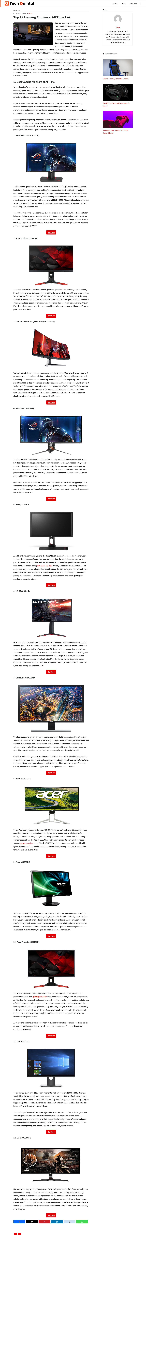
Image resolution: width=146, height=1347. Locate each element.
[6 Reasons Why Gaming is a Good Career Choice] (118, 119)
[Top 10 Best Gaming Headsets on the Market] (118, 92)
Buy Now (51, 232)
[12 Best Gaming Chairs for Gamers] (118, 67)
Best (19, 10)
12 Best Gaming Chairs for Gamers (115, 79)
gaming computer (40, 997)
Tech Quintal (19, 3)
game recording (26, 843)
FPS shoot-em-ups (44, 566)
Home (15, 10)
